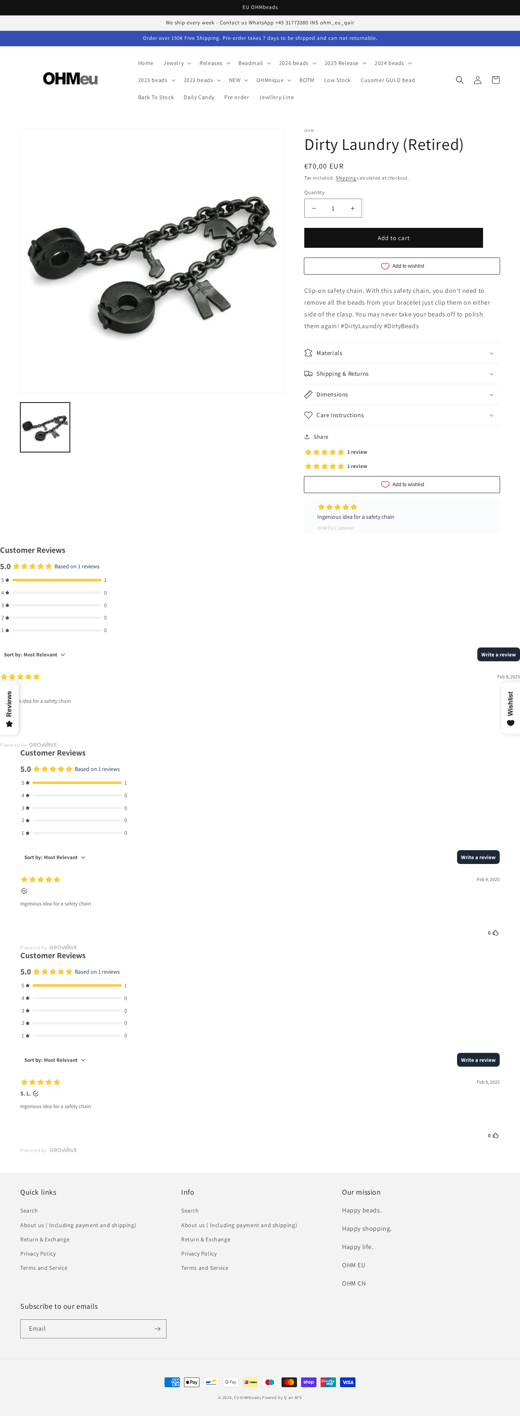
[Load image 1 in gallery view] (45, 427)
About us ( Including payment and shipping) (78, 1225)
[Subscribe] (157, 1328)
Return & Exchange (44, 1239)
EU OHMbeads (247, 1397)
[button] (176, 62)
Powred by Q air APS (281, 1397)
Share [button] (321, 436)
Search (29, 1210)
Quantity (314, 192)
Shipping (346, 178)
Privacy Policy (38, 1253)
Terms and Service (43, 1267)
